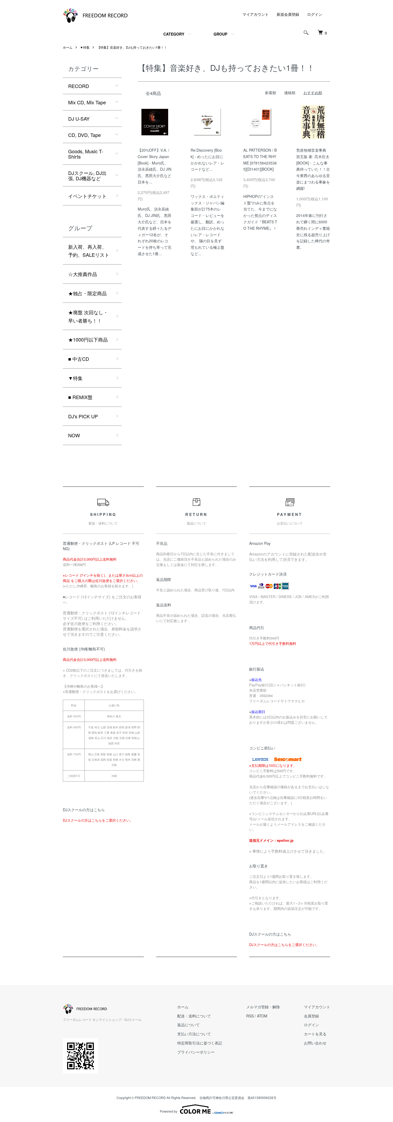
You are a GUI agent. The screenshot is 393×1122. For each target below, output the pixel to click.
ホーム (67, 47)
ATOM (262, 1015)
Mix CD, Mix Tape (87, 102)
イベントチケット (87, 195)
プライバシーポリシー (196, 1052)
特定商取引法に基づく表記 (199, 1043)
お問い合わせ (315, 1043)
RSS (250, 1015)
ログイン (314, 14)
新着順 (270, 92)
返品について (188, 1024)
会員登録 (311, 1015)
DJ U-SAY (79, 118)
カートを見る (315, 1033)
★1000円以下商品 (88, 339)
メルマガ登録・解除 (263, 1006)
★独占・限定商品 (87, 293)
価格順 (289, 92)
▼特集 (85, 47)
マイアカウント (255, 14)
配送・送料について (194, 1015)
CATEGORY (173, 34)
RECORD (78, 85)
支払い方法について (194, 1033)
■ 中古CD (78, 358)
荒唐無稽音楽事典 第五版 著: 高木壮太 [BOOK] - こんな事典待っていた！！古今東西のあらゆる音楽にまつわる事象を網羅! (313, 169)
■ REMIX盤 (80, 396)
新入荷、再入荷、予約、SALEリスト (88, 250)
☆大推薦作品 (82, 273)
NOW (74, 435)
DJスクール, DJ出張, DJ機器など (87, 175)
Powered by (168, 1111)
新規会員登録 (288, 14)
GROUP (220, 34)
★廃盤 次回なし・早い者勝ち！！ (88, 316)
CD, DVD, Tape (84, 134)
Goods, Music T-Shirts (85, 154)
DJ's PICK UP (83, 416)
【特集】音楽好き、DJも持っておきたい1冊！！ (132, 47)
